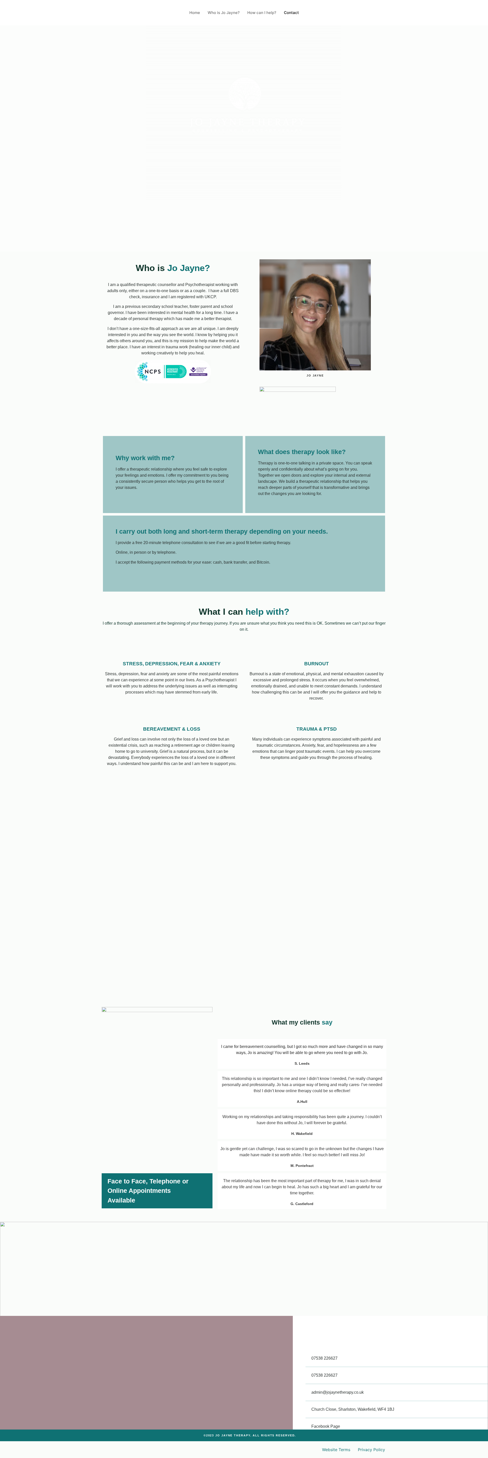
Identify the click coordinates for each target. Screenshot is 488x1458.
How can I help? (261, 12)
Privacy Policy (371, 1449)
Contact (291, 12)
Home (194, 12)
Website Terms (336, 1449)
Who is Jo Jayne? (224, 12)
